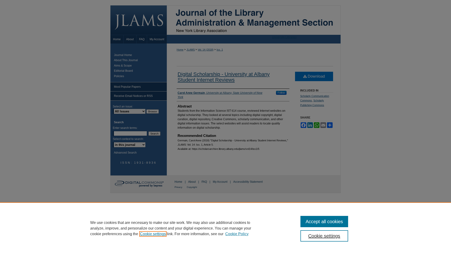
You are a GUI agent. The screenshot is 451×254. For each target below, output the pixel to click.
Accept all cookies (324, 221)
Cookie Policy (237, 234)
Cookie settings (153, 234)
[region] (225, 228)
